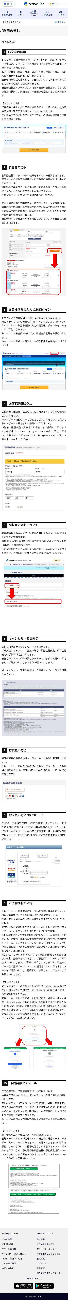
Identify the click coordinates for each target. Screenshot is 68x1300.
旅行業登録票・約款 (45, 1244)
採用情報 (41, 1268)
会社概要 (41, 1239)
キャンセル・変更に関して (14, 1254)
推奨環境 (41, 1259)
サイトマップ (43, 1263)
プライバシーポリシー (46, 1249)
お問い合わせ (8, 1268)
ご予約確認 (7, 1239)
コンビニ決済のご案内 (12, 1259)
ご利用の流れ (8, 1244)
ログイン (61, 22)
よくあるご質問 (9, 1263)
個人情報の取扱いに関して (48, 1273)
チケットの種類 (9, 1249)
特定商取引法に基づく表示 (48, 1254)
